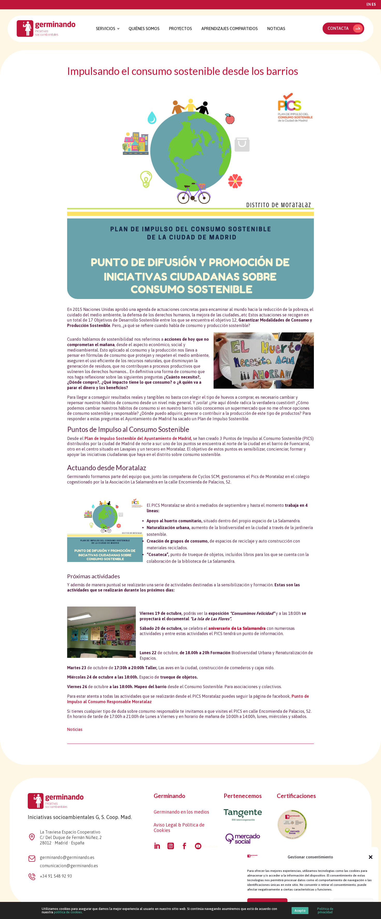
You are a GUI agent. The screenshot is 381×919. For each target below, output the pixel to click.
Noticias (276, 28)
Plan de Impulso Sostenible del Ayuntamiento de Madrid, (138, 438)
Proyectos (180, 28)
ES (374, 4)
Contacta (338, 28)
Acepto (300, 911)
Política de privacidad (325, 910)
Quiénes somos (144, 28)
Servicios (105, 28)
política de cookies (68, 912)
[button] (370, 857)
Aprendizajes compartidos (229, 28)
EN (368, 4)
